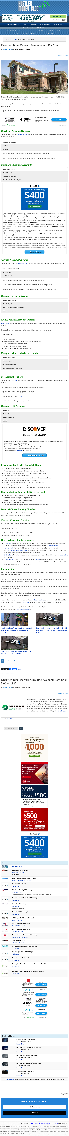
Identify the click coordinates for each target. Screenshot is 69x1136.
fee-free (37, 559)
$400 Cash (15, 914)
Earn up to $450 (17, 892)
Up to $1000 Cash (17, 920)
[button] (34, 142)
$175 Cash (15, 960)
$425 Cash (15, 948)
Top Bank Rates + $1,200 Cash (22, 880)
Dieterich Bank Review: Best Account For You (29, 45)
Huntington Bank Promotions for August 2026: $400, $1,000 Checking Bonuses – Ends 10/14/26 (17, 630)
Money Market (5, 323)
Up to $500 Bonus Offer (19, 926)
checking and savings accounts (17, 550)
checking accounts (23, 134)
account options (53, 545)
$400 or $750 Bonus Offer (20, 937)
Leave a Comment (63, 55)
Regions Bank (8, 555)
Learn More (20, 1044)
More (19, 669)
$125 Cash (15, 954)
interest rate (25, 602)
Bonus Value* (10, 1079)
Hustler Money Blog (34, 6)
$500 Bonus (15, 906)
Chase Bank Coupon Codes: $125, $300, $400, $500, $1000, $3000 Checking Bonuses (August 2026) (52, 630)
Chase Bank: (8, 543)
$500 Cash (15, 900)
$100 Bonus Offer (17, 931)
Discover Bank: (8, 548)
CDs (16, 380)
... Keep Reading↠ (62, 711)
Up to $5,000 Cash (18, 872)
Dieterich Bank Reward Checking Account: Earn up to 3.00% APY (34, 681)
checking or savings (37, 600)
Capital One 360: (9, 559)
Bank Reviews (10, 673)
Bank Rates (10, 718)
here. (21, 396)
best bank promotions (23, 609)
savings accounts (22, 263)
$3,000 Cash (16, 886)
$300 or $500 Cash (18, 943)
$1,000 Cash (16, 966)
